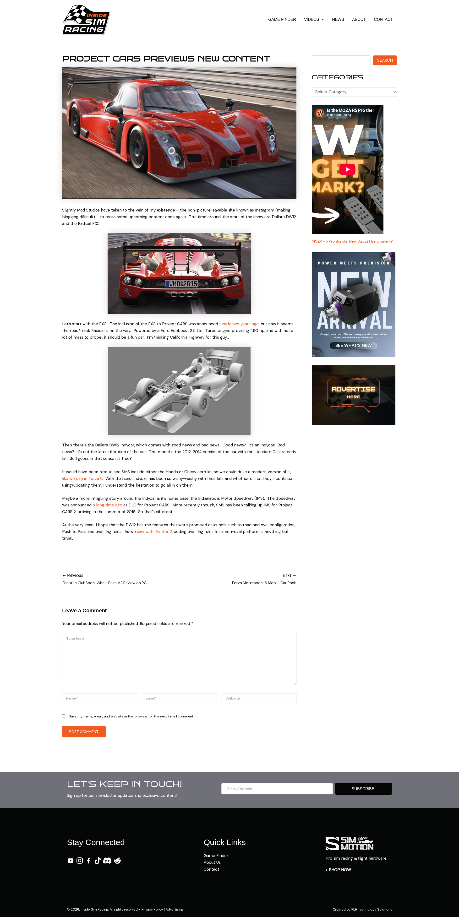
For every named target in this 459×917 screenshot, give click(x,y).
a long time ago (107, 505)
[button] (321, 19)
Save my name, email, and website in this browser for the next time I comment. (131, 716)
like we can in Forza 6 (82, 478)
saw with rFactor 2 (154, 531)
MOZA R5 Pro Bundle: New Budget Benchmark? (352, 241)
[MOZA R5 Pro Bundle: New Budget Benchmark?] (347, 170)
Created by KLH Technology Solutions (362, 909)
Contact (211, 869)
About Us (212, 862)
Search (385, 60)
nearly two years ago (239, 323)
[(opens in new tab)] (349, 843)
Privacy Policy (152, 909)
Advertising (174, 909)
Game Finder (216, 855)
